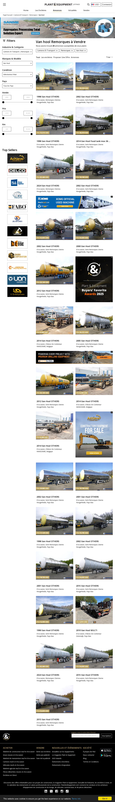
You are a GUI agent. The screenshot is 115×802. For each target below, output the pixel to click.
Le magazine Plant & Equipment (63, 755)
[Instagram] (63, 791)
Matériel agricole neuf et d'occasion (16, 768)
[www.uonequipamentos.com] (17, 281)
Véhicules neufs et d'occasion (13, 765)
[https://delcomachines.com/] (17, 172)
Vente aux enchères (43, 752)
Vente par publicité (43, 755)
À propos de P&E (89, 752)
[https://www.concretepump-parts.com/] (17, 159)
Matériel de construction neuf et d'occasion (19, 752)
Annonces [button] (75, 57)
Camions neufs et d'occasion (13, 762)
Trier (108, 57)
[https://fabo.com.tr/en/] (17, 208)
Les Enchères (40, 10)
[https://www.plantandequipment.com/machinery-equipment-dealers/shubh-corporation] (17, 256)
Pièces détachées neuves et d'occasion (17, 772)
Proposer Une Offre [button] (61, 57)
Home (25, 10)
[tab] (38, 57)
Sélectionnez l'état (10, 74)
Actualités (72, 10)
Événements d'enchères (60, 762)
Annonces (57, 10)
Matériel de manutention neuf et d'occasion (19, 758)
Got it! (104, 798)
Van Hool (6, 63)
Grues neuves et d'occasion (13, 755)
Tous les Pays (8, 86)
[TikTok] (68, 791)
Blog (84, 758)
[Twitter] (52, 791)
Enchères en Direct (10, 775)
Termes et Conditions (91, 762)
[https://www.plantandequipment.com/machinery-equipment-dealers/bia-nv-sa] (17, 184)
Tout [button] (38, 57)
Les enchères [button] (46, 57)
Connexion (106, 4)
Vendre (86, 10)
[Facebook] (58, 791)
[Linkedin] (47, 791)
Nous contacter (88, 755)
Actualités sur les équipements (63, 752)
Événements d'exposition (61, 765)
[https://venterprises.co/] (17, 293)
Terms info (76, 798)
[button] (4, 4)
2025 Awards (56, 758)
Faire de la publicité (43, 758)
